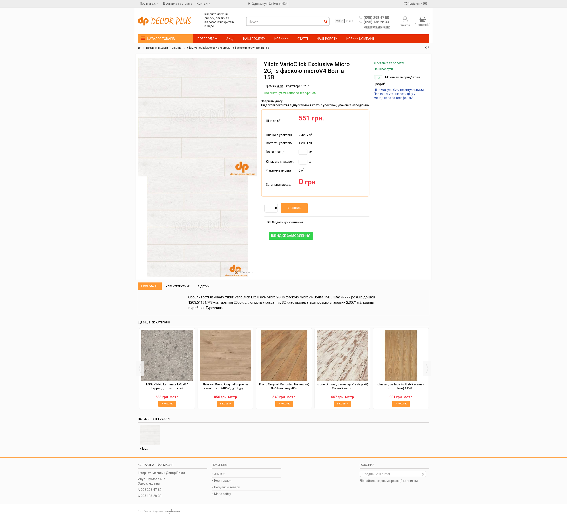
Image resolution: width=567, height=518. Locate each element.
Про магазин (149, 3)
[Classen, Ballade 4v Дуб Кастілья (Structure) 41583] (401, 355)
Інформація (149, 286)
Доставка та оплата (177, 3)
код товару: (293, 86)
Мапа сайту (222, 494)
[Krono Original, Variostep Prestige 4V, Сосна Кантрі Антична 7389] (342, 355)
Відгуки (204, 286)
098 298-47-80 (151, 489)
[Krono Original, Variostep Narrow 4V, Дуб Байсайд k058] (284, 355)
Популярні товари (227, 487)
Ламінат (177, 47)
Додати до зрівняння (287, 222)
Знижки (219, 474)
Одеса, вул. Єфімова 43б (269, 4)
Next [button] (427, 368)
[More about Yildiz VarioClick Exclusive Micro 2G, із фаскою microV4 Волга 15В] (150, 435)
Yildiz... (144, 448)
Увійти (405, 25)
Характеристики (178, 286)
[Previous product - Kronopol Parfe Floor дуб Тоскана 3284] (426, 47)
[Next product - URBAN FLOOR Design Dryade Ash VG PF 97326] (428, 47)
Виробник (270, 86)
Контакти (203, 3)
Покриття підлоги (157, 47)
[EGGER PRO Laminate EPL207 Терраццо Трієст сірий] (167, 355)
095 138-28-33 (151, 496)
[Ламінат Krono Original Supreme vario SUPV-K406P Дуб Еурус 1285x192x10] (225, 355)
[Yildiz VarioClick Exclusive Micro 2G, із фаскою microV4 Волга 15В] (197, 226)
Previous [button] (140, 368)
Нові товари (222, 480)
